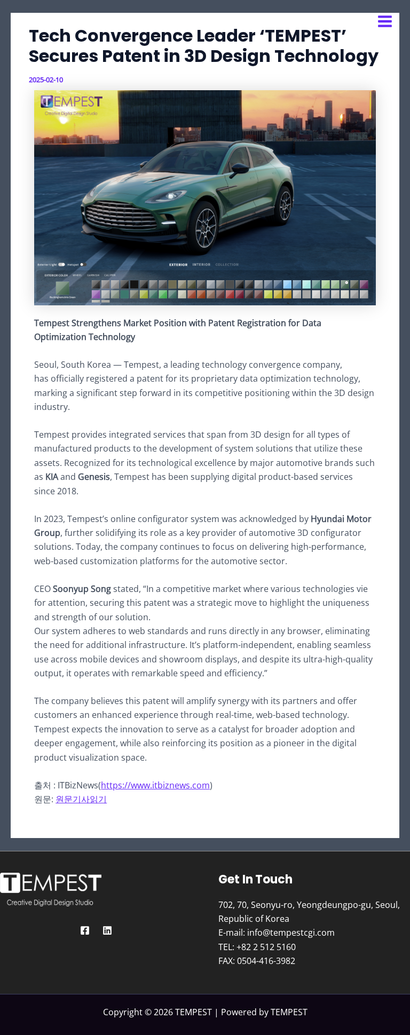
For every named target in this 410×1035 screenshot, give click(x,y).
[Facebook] (85, 930)
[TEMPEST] (43, 21)
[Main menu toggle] (384, 21)
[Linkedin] (107, 930)
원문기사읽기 (81, 799)
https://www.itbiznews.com (155, 785)
